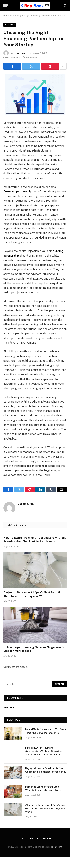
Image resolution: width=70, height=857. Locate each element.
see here (9, 707)
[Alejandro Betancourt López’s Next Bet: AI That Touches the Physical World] (35, 570)
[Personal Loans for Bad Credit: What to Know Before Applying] (13, 791)
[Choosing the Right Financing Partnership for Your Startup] (35, 94)
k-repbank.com (54, 847)
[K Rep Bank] (35, 5)
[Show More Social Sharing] (63, 66)
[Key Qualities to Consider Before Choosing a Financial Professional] (13, 772)
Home (6, 15)
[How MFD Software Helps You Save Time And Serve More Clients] (13, 733)
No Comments (13, 57)
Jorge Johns (19, 53)
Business (10, 25)
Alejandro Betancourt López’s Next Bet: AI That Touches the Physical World (45, 808)
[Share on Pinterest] (50, 66)
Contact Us (26, 838)
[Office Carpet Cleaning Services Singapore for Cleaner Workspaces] (35, 625)
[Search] (65, 5)
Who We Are (44, 838)
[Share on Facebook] (12, 66)
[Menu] (5, 5)
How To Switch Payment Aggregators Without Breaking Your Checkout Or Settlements (43, 751)
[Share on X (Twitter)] (31, 66)
